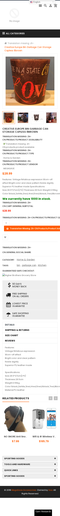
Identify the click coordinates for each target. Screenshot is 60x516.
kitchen (42, 265)
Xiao (50, 490)
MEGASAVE (9, 168)
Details (9, 324)
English (36, 2)
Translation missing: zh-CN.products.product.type (18, 152)
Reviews (10, 340)
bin (18, 265)
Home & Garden (26, 259)
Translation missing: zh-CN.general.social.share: (16, 250)
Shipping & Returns (17, 330)
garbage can (29, 265)
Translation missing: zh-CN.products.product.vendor (20, 163)
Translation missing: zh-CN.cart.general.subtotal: (17, 204)
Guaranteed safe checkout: (18, 270)
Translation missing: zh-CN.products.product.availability (22, 138)
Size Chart (11, 335)
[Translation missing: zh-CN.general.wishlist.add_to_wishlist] (5, 237)
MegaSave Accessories (23, 490)
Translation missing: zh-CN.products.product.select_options (23, 435)
